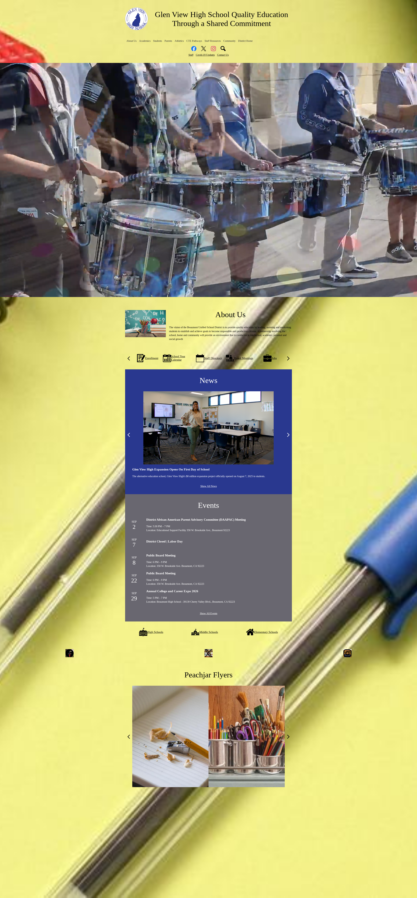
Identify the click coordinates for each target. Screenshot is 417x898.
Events (208, 505)
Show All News (208, 486)
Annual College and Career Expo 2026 (172, 591)
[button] (131, 41)
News (208, 380)
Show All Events (208, 613)
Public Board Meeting (161, 555)
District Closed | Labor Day (164, 541)
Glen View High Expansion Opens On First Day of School (170, 469)
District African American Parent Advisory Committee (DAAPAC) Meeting (196, 519)
